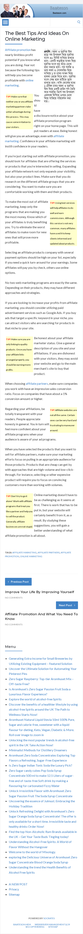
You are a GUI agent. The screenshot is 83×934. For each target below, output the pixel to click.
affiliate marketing (24, 552)
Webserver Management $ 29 (52, 924)
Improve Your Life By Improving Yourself (39, 592)
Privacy (14, 889)
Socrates (49, 918)
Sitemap (14, 894)
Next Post (65, 605)
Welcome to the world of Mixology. (32, 852)
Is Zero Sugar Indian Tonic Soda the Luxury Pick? (40, 765)
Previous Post (20, 581)
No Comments (13, 597)
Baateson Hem (22, 924)
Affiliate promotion (18, 50)
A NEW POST (18, 884)
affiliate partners (37, 383)
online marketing (31, 556)
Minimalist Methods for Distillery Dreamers (38, 750)
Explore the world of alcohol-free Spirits (35, 699)
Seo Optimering (34, 927)
